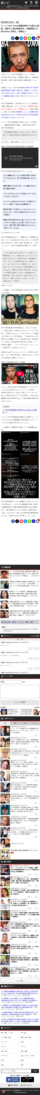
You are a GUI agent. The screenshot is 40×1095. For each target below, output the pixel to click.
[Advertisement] (20, 15)
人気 (26, 4)
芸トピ (5, 2)
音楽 (17, 22)
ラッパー (21, 622)
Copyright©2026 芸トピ (20, 1091)
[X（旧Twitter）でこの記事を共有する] (17, 38)
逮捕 (31, 622)
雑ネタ (3, 1060)
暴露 (22, 1060)
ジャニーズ (4, 1042)
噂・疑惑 (23, 1033)
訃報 (2, 1065)
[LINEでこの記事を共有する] (29, 38)
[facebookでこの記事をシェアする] (13, 38)
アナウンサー (4, 1055)
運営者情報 (14, 1085)
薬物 (27, 622)
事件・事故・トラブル (7, 22)
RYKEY (14, 622)
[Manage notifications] (3, 1091)
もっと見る (20, 980)
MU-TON (7, 622)
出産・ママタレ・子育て (28, 1055)
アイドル (23, 1046)
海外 (22, 1065)
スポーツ (3, 1046)
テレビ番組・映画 (6, 1037)
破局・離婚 (24, 1051)
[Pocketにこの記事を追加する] (25, 38)
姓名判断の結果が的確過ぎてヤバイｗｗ (24, 851)
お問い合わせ (27, 1085)
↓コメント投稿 (34, 635)
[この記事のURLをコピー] (33, 38)
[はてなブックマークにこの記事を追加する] (21, 38)
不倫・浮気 (4, 1051)
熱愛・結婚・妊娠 (26, 1037)
